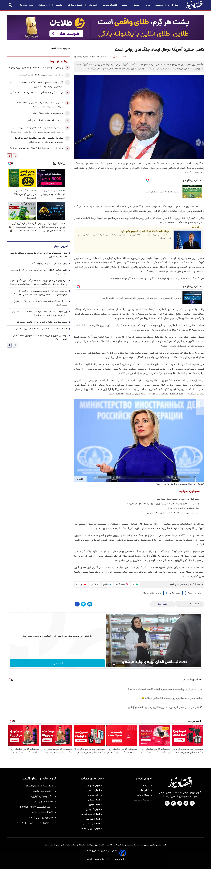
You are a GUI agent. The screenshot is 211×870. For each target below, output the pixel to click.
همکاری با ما (143, 795)
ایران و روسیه (194, 592)
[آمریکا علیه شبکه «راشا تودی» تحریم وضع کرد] (188, 239)
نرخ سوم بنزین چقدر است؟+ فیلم (47, 113)
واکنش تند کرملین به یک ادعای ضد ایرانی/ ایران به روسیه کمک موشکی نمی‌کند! (163, 503)
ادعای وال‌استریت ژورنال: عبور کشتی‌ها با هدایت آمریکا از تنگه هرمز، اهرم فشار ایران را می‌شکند (38, 140)
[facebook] (192, 803)
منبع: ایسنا (162, 604)
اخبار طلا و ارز (93, 785)
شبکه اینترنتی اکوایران (42, 796)
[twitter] (186, 803)
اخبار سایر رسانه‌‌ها (90, 828)
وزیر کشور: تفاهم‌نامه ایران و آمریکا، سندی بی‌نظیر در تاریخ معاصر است (40, 303)
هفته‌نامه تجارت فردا (43, 801)
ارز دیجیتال (44, 5)
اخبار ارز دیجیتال (91, 823)
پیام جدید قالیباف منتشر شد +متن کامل (45, 120)
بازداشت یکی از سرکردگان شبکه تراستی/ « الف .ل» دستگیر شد (37, 94)
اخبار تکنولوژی (93, 809)
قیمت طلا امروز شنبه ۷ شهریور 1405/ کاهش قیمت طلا (42, 322)
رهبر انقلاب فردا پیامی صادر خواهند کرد (49, 263)
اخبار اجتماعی (93, 819)
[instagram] (180, 803)
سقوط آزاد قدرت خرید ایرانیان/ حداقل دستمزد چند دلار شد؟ (36, 148)
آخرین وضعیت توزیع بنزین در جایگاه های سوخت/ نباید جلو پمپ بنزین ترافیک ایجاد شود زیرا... (36, 84)
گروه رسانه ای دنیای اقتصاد (40, 785)
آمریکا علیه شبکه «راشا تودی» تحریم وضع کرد (145, 231)
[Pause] (109, 665)
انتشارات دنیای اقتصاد (42, 812)
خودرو (125, 5)
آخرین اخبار (61, 246)
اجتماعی (59, 5)
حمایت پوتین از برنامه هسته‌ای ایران (182, 508)
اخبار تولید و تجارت (90, 814)
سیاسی (159, 5)
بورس (147, 5)
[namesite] (194, 5)
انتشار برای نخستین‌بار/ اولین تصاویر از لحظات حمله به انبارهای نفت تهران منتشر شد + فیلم (38, 104)
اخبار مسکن (94, 799)
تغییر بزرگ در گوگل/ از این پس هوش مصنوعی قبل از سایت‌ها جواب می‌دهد (39, 272)
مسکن (136, 5)
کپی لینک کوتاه (196, 604)
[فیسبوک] (77, 604)
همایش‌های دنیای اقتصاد (41, 817)
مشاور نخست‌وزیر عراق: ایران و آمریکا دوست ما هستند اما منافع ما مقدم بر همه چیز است (38, 255)
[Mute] (114, 665)
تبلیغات (145, 785)
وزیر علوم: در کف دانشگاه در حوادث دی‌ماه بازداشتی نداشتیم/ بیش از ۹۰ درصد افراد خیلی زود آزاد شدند (39, 313)
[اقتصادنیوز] (180, 782)
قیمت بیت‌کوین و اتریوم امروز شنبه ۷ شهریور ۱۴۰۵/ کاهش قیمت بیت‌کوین (40, 337)
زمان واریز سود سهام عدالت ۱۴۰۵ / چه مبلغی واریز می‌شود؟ (36, 67)
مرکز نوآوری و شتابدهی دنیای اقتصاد (35, 822)
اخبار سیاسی (119, 56)
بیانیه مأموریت (141, 799)
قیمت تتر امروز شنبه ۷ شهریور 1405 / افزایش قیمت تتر (41, 328)
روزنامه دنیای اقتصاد (43, 791)
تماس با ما (144, 790)
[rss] (167, 803)
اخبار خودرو (94, 804)
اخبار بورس (94, 795)
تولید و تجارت (75, 5)
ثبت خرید (57, 663)
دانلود (80, 479)
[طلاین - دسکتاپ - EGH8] (105, 27)
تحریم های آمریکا (152, 592)
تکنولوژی (92, 5)
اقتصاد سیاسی (109, 5)
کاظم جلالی (174, 592)
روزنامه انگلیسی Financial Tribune (36, 807)
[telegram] (173, 803)
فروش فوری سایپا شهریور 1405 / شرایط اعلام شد (41, 74)
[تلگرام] (89, 604)
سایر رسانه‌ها (26, 5)
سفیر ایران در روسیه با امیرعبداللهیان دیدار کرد (178, 499)
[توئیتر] (83, 604)
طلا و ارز (174, 5)
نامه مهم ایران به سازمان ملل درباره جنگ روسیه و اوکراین (173, 512)
